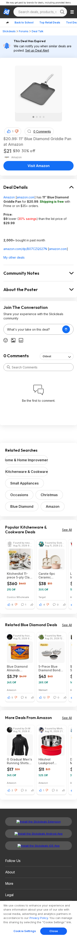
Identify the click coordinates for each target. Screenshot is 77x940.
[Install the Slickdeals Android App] (38, 833)
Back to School (24, 22)
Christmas (49, 495)
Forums (23, 31)
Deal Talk (37, 31)
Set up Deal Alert (37, 50)
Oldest (47, 356)
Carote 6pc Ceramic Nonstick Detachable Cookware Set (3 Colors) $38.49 (50, 575)
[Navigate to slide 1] (33, 117)
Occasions (19, 495)
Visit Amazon (39, 166)
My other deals (14, 257)
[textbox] (33, 329)
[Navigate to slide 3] (40, 117)
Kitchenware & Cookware (26, 471)
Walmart (42, 690)
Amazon (9, 197)
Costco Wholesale (18, 597)
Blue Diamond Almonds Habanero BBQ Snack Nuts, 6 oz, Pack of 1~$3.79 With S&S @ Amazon (20, 668)
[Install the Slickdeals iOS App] (38, 845)
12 (44, 697)
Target (42, 597)
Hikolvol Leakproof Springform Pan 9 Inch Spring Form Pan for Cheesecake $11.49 (51, 761)
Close (53, 931)
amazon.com (25, 197)
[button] (16, 131)
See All (67, 530)
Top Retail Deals (49, 22)
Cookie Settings (24, 931)
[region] (38, 920)
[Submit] (8, 367)
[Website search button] (62, 12)
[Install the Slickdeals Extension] (38, 821)
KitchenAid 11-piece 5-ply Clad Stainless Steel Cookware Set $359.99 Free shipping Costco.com (19, 575)
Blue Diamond (21, 506)
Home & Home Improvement (26, 460)
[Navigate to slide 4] (43, 117)
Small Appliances (24, 483)
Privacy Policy (39, 918)
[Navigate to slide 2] (36, 117)
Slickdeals (9, 31)
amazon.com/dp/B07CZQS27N (25, 249)
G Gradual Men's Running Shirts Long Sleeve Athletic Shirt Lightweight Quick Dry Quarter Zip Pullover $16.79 (19, 761)
